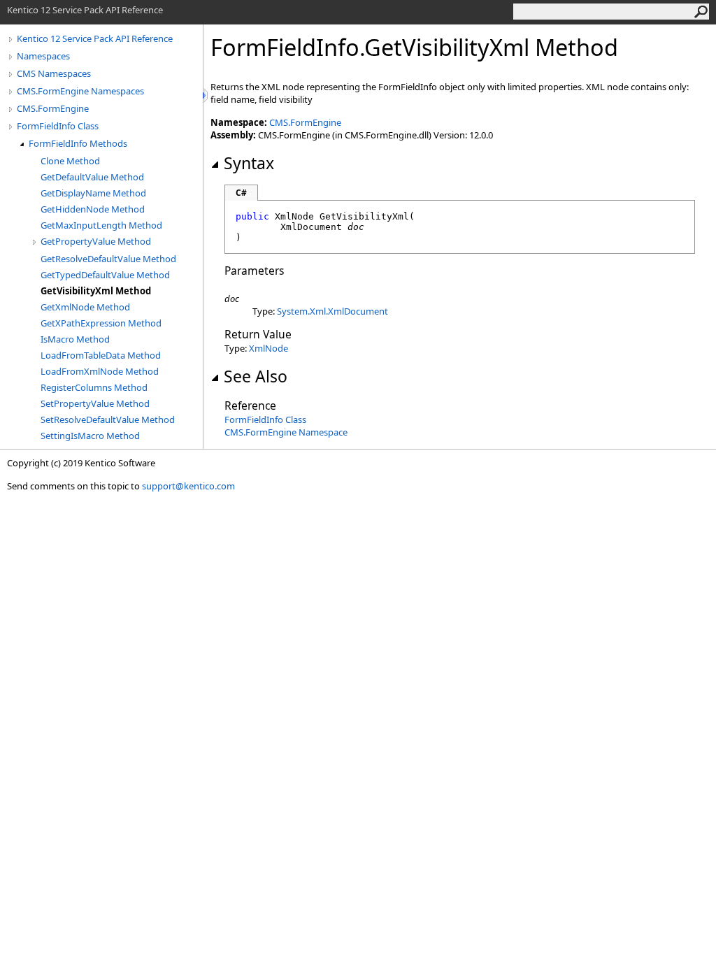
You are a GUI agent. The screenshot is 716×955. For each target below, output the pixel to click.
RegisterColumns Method (94, 387)
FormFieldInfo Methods (78, 143)
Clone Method (70, 161)
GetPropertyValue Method (96, 241)
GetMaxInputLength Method (101, 225)
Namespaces (43, 56)
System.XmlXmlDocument (332, 311)
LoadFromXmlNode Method (100, 371)
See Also (255, 376)
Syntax (249, 163)
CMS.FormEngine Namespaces (80, 91)
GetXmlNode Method (85, 307)
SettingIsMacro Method (90, 435)
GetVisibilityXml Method (96, 291)
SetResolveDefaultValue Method (108, 419)
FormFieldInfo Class (58, 126)
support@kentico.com (188, 486)
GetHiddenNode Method (93, 209)
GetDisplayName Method (93, 193)
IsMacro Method (75, 339)
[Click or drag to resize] (206, 95)
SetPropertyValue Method (95, 403)
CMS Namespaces (54, 73)
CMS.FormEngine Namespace (286, 432)
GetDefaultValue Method (92, 177)
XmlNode (268, 348)
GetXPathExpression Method (101, 323)
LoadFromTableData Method (101, 355)
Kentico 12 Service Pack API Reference (95, 38)
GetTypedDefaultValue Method (105, 274)
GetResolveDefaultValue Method (108, 258)
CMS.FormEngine (53, 108)
